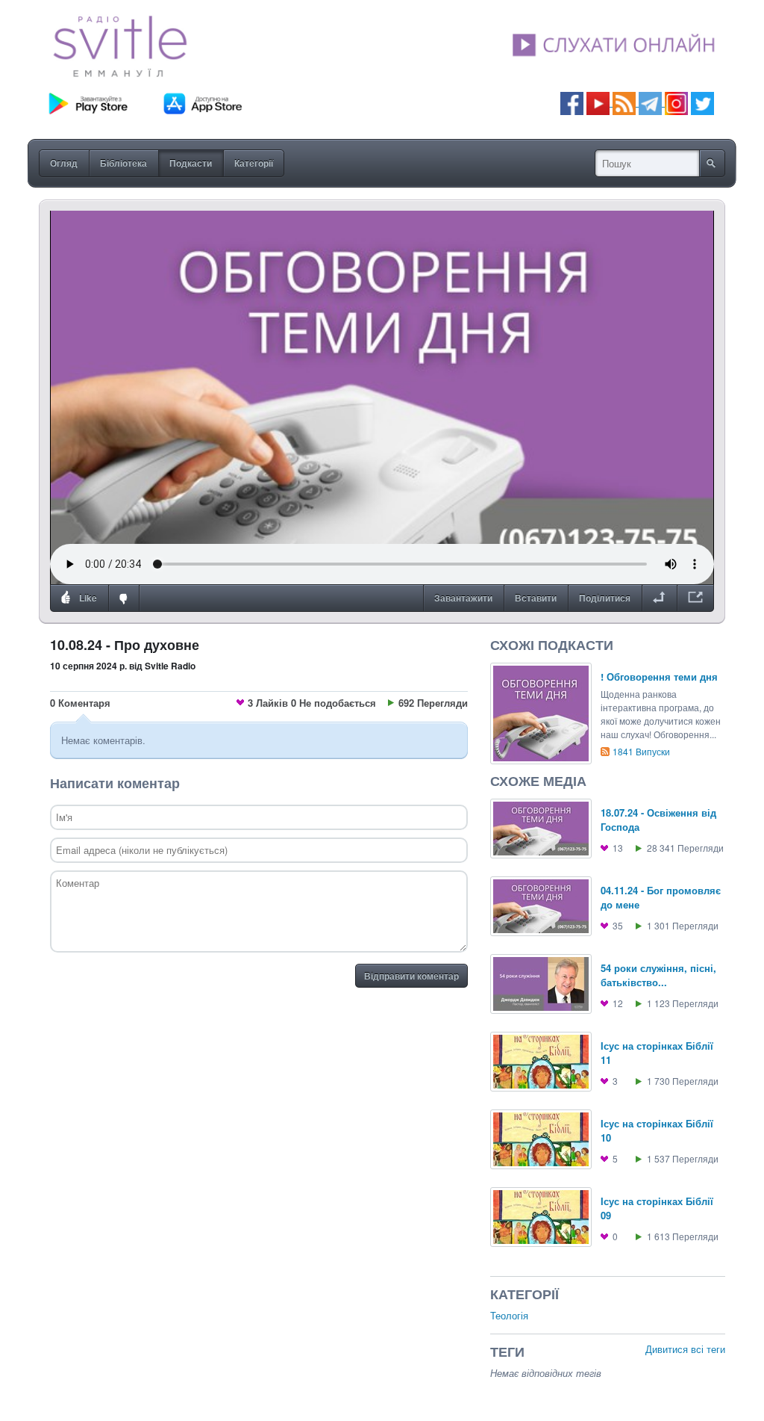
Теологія (509, 1315)
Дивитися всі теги (685, 1349)
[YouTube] (599, 102)
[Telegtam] (650, 102)
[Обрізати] (659, 598)
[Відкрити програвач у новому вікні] (695, 598)
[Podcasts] (624, 102)
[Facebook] (571, 102)
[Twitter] (702, 102)
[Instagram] (676, 102)
